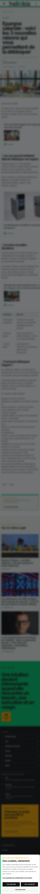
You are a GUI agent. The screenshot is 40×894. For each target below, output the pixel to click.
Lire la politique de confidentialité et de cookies (17, 878)
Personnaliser (20, 889)
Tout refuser (11, 884)
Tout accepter (29, 884)
